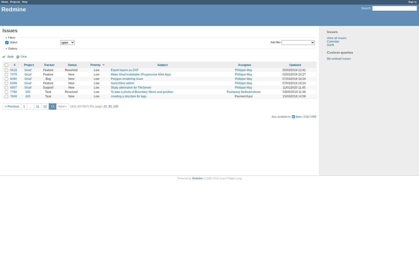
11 (37, 106)
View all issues (336, 38)
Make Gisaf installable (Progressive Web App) (141, 74)
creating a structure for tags (128, 96)
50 (110, 106)
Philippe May (243, 70)
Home (4, 1)
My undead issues (339, 58)
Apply (10, 56)
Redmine (197, 178)
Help (24, 1)
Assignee (244, 65)
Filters (12, 37)
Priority (95, 65)
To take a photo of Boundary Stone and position (142, 92)
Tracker (49, 65)
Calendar (333, 41)
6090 (13, 79)
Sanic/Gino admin (122, 83)
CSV (306, 116)
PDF (314, 116)
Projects (15, 1)
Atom (299, 116)
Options (12, 48)
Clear (24, 56)
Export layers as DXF (124, 70)
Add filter (276, 42)
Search (366, 8)
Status (13, 42)
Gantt (330, 45)
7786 (13, 92)
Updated (295, 65)
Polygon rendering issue (127, 79)
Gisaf (27, 70)
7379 (13, 74)
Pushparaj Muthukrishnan (244, 92)
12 (45, 106)
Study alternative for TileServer (131, 87)
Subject (162, 65)
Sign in (412, 1)
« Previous (12, 106)
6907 (13, 87)
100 (115, 106)
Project (29, 65)
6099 (13, 83)
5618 (13, 70)
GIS (27, 92)
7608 (13, 96)
